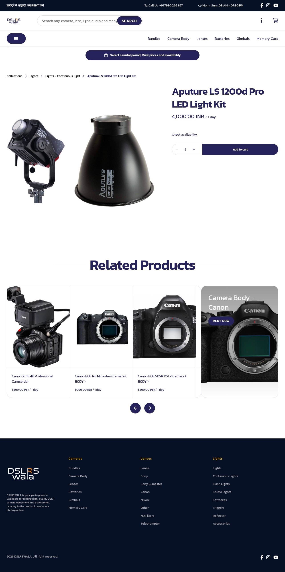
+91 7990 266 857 (171, 5)
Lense (145, 468)
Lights (34, 76)
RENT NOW (221, 321)
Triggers (218, 507)
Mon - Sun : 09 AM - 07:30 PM (222, 5)
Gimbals (243, 38)
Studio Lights (222, 492)
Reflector (219, 515)
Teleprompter (150, 523)
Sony (144, 476)
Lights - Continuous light (62, 76)
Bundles (154, 38)
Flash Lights (221, 484)
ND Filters (147, 515)
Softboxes (220, 500)
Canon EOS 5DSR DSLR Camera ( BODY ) (162, 378)
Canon (145, 492)
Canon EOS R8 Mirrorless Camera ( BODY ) (100, 378)
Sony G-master (151, 484)
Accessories (221, 523)
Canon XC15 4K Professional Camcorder (32, 378)
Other (145, 507)
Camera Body (178, 38)
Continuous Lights (225, 476)
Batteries (222, 38)
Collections (14, 76)
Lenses (202, 38)
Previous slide (135, 408)
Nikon (145, 500)
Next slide (149, 408)
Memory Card (267, 38)
